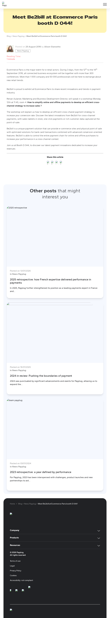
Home (12, 504)
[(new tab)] (10, 592)
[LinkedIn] (57, 163)
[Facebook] (53, 163)
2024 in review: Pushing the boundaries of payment (41, 375)
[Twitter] (48, 163)
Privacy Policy (15, 571)
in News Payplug (18, 274)
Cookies (13, 575)
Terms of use (15, 561)
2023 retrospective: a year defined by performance (40, 472)
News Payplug (23, 51)
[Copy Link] (61, 163)
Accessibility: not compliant (21, 580)
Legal (12, 566)
